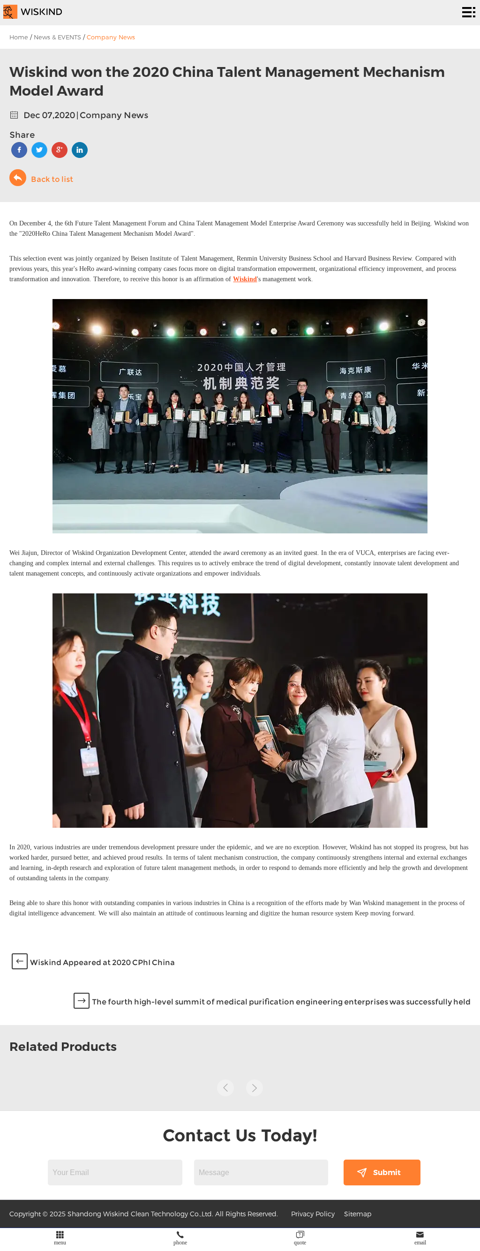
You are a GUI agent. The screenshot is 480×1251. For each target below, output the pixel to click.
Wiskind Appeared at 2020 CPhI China (102, 962)
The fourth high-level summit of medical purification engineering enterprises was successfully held (281, 1001)
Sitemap (357, 1214)
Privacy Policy (313, 1214)
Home (18, 37)
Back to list (52, 179)
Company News (111, 37)
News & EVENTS (57, 37)
